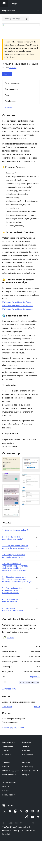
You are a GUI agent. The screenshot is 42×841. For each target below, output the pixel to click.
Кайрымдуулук (30, 770)
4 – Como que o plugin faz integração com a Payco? (13, 556)
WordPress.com (10, 782)
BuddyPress (8, 795)
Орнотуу (8, 95)
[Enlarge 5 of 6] (36, 477)
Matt (5, 786)
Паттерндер (27, 754)
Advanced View (9, 689)
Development (10, 101)
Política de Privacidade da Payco (16, 302)
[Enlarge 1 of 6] (17, 460)
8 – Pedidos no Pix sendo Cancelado (10, 600)
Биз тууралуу (8, 742)
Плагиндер (27, 750)
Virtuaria (12, 67)
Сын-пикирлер (11, 89)
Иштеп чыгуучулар (10, 770)
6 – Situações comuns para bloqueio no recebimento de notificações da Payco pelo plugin (17, 579)
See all (37, 706)
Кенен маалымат (12, 83)
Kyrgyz (11, 805)
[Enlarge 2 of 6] (17, 476)
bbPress (7, 791)
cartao (22, 682)
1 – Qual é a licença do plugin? (15, 530)
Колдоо (8, 107)
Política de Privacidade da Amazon (17, 309)
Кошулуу (26, 762)
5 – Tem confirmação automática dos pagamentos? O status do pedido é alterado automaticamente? (15, 567)
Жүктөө (7, 74)
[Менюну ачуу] (38, 3)
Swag (25, 774)
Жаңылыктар (8, 746)
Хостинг (6, 750)
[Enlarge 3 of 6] (17, 487)
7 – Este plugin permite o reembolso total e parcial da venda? (12, 590)
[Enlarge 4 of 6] (36, 460)
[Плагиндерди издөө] (27, 18)
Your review (7, 706)
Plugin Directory (8, 11)
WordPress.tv (9, 774)
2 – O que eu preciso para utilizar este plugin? (12, 538)
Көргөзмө (26, 742)
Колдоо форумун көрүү (13, 727)
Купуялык (6, 754)
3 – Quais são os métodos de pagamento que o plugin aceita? (16, 547)
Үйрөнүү (6, 762)
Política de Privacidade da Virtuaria (17, 305)
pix (38, 682)
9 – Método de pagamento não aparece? (13, 609)
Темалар (26, 746)
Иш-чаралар (27, 766)
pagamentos (30, 682)
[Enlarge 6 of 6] (36, 493)
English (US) (35, 677)
